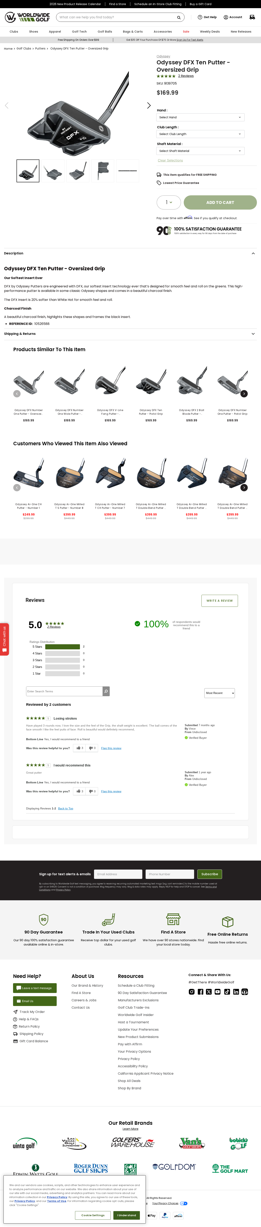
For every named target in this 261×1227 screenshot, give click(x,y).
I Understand (126, 1215)
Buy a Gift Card (200, 4)
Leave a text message (37, 988)
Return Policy (29, 1026)
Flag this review (111, 748)
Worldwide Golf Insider (136, 1015)
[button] (207, 17)
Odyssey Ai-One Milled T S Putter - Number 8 (69, 506)
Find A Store (81, 993)
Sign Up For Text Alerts (190, 40)
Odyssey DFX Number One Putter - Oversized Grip (28, 412)
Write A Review (220, 601)
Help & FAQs (29, 1019)
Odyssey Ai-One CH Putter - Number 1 (28, 506)
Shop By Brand (129, 1088)
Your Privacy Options (134, 1051)
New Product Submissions (138, 1037)
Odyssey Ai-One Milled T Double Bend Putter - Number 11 (232, 506)
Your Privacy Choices (165, 1203)
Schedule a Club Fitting (136, 985)
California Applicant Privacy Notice (146, 1073)
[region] (74, 1199)
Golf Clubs (24, 48)
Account (235, 17)
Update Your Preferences (138, 1029)
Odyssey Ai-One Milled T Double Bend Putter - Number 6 (151, 506)
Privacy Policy (63, 889)
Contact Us (81, 1007)
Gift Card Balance (34, 1041)
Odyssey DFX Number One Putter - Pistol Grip (232, 412)
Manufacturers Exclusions (138, 1000)
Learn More (130, 1129)
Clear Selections (170, 160)
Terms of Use (56, 1201)
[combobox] (120, 17)
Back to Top (65, 808)
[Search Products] (180, 17)
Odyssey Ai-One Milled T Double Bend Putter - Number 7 (192, 506)
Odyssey (163, 56)
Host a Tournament (133, 1022)
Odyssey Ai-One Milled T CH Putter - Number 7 (110, 506)
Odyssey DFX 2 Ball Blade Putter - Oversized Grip (191, 412)
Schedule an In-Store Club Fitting (157, 4)
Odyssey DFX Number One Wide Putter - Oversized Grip (69, 412)
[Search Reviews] (106, 691)
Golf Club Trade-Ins (133, 1007)
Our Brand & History (87, 985)
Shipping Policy (31, 1033)
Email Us (27, 1001)
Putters (40, 48)
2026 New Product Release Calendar (75, 4)
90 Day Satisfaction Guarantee (142, 993)
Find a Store (117, 4)
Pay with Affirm (130, 1044)
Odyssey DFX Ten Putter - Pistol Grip (151, 412)
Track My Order (32, 1011)
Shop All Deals (129, 1081)
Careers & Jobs (84, 1000)
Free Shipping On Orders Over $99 (78, 40)
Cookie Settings (92, 1215)
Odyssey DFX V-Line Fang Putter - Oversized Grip (110, 412)
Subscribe (209, 874)
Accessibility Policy (133, 1066)
